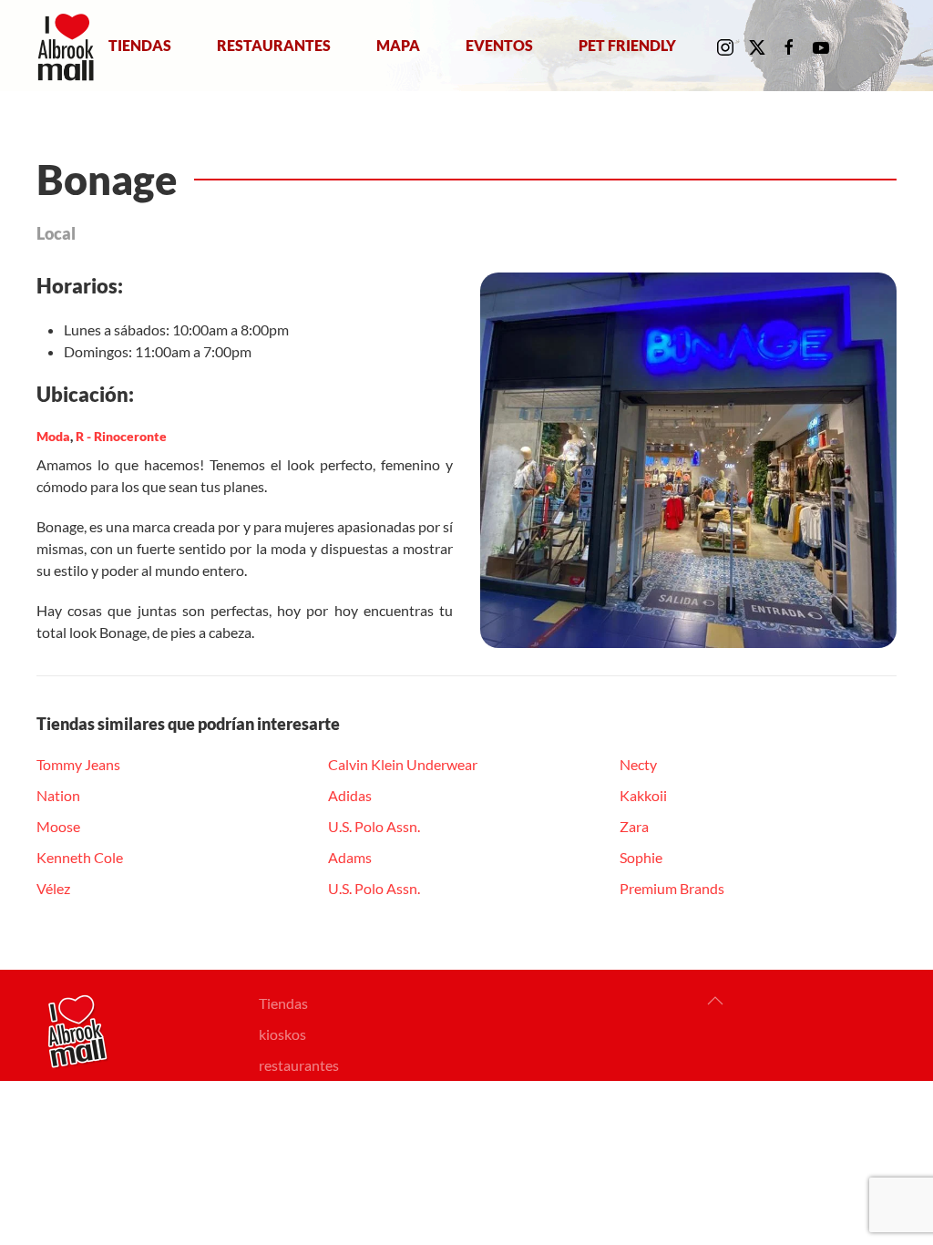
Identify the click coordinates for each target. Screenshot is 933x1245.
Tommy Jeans (78, 764)
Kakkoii (643, 795)
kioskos (282, 1034)
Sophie (641, 857)
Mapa (398, 45)
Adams (350, 857)
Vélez (53, 888)
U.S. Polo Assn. (374, 826)
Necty (638, 764)
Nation (58, 795)
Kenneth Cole (79, 857)
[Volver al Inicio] (69, 45)
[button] (715, 1001)
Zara (634, 826)
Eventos (499, 45)
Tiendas (139, 45)
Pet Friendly (627, 45)
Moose (58, 826)
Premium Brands (672, 888)
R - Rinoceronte (121, 436)
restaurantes (299, 1065)
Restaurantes (274, 45)
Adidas (350, 795)
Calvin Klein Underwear (402, 764)
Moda (53, 436)
